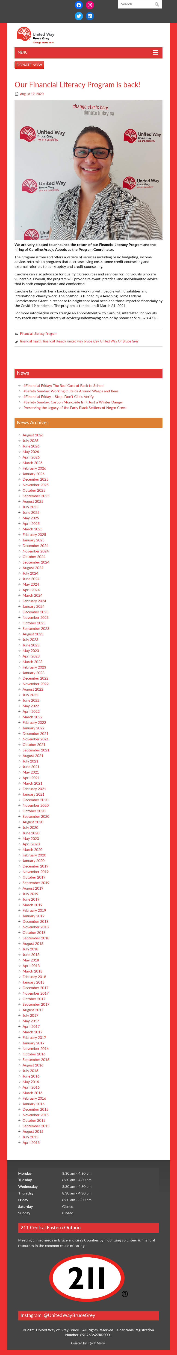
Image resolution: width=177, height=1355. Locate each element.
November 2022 (36, 684)
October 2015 (34, 1120)
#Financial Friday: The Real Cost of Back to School (64, 386)
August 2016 (33, 1065)
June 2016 (31, 1076)
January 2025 (33, 540)
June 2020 (31, 833)
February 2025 (34, 535)
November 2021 (36, 739)
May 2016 (31, 1082)
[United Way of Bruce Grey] (40, 43)
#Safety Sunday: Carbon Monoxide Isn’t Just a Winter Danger (73, 402)
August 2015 (33, 1131)
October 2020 (34, 811)
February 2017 (34, 1038)
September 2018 (36, 938)
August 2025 (33, 501)
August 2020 (33, 822)
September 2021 (36, 750)
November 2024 (36, 551)
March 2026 (32, 463)
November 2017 (36, 993)
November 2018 (36, 927)
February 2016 (34, 1098)
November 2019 (36, 872)
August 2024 (33, 568)
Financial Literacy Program (38, 334)
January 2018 (33, 982)
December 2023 (35, 612)
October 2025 (34, 490)
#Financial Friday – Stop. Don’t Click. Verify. (59, 397)
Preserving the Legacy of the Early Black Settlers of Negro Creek (75, 408)
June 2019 (31, 899)
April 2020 (31, 844)
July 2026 (30, 441)
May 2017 (31, 1021)
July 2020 (30, 827)
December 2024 (35, 546)
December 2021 (35, 734)
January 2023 (33, 673)
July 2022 (30, 695)
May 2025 (31, 518)
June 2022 (31, 700)
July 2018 (30, 949)
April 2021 (31, 778)
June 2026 (31, 446)
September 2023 (36, 629)
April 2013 (31, 1143)
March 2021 (32, 783)
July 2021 (30, 761)
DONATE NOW (29, 65)
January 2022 (33, 728)
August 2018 (33, 944)
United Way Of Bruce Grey (119, 341)
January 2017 (33, 1043)
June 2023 (31, 645)
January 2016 (33, 1104)
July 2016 (30, 1071)
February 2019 (34, 910)
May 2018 (31, 960)
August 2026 (33, 435)
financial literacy (54, 341)
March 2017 (32, 1032)
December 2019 (35, 866)
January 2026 (33, 474)
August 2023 (33, 634)
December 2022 (35, 678)
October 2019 (34, 877)
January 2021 (33, 794)
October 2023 (34, 623)
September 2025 (36, 496)
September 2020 (36, 816)
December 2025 (35, 479)
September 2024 (36, 562)
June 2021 (31, 767)
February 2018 (34, 977)
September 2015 (36, 1126)
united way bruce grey (83, 341)
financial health (30, 341)
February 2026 (34, 468)
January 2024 (33, 606)
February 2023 (34, 667)
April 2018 (31, 966)
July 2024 (30, 573)
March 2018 (32, 971)
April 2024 (31, 590)
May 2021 (31, 772)
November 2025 (36, 485)
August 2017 (33, 1010)
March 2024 (32, 595)
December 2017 (35, 988)
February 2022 (34, 722)
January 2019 (33, 916)
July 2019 (30, 894)
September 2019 (36, 883)
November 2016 (36, 1049)
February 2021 (34, 789)
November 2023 (36, 617)
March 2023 (32, 662)
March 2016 (32, 1093)
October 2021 (34, 745)
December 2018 (35, 921)
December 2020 (35, 800)
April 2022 (31, 711)
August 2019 (33, 888)
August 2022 (33, 689)
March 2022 (32, 717)
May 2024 (31, 584)
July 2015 (30, 1137)
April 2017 (31, 1026)
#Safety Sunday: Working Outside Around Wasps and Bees (71, 391)
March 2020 (32, 850)
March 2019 (32, 905)
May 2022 (31, 706)
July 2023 (30, 640)
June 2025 (31, 512)
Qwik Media (97, 1343)
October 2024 (34, 557)
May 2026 (31, 452)
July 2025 (30, 507)
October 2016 (34, 1054)
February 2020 (34, 855)
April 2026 (31, 457)
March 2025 (32, 529)
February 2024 (34, 601)
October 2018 (34, 932)
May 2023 (31, 651)
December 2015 (35, 1109)
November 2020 (36, 805)
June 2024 (31, 579)
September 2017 (36, 1004)
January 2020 (33, 861)
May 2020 (31, 839)
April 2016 (31, 1087)
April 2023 (31, 656)
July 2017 (30, 1015)
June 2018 (31, 955)
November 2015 (36, 1115)
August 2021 (33, 756)
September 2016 (36, 1060)
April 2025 (31, 524)
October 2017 (34, 999)
